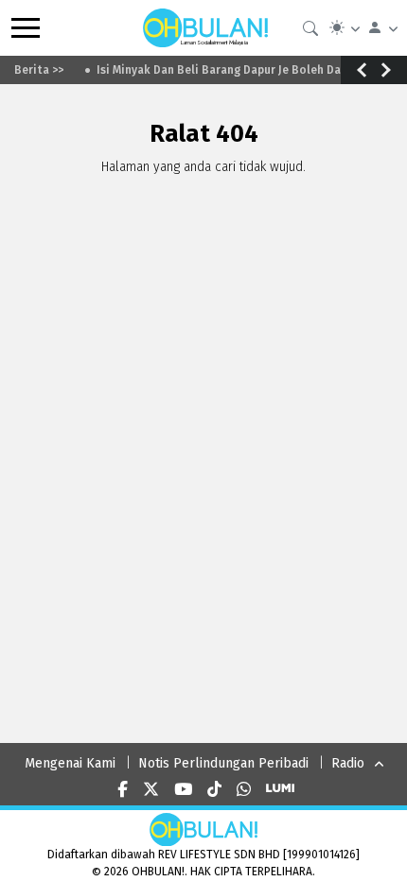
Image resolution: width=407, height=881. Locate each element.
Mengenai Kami (70, 763)
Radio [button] (347, 763)
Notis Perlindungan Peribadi (223, 763)
